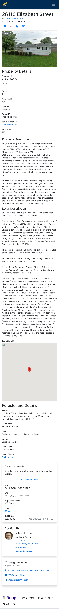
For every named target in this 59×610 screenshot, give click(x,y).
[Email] (5, 26)
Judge (5, 439)
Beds (4, 83)
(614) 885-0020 (22, 547)
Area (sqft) (7, 99)
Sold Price (9, 516)
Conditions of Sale (29, 479)
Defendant (7, 424)
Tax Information (9, 122)
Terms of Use (27, 598)
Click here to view (10, 124)
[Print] (17, 26)
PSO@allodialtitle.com (17, 575)
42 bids (8, 511)
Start (7, 485)
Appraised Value (12, 500)
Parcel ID (6, 114)
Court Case (7, 446)
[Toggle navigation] (54, 4)
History (8, 508)
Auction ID (7, 76)
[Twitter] (23, 26)
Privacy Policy (45, 598)
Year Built (6, 129)
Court (4, 431)
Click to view (7, 457)
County (5, 106)
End (6, 493)
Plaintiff (5, 410)
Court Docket (8, 454)
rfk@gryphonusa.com (24, 551)
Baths (4, 91)
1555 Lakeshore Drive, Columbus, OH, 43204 (28, 570)
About (6, 604)
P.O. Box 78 (26, 542)
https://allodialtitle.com (18, 580)
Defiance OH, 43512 (14, 18)
